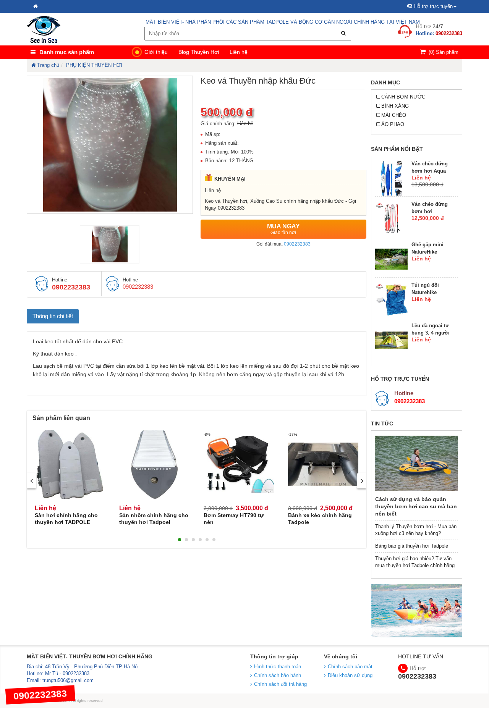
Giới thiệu (156, 52)
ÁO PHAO (392, 124)
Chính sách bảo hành (277, 675)
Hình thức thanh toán (277, 666)
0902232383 (297, 244)
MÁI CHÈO (393, 115)
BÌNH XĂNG (395, 106)
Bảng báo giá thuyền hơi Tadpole (411, 546)
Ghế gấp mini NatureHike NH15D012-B (427, 252)
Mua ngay (283, 229)
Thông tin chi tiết (52, 316)
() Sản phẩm (443, 52)
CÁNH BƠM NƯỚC (403, 97)
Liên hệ (239, 52)
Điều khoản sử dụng (350, 675)
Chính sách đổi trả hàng (280, 684)
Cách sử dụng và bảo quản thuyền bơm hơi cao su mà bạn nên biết (416, 506)
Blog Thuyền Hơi (198, 52)
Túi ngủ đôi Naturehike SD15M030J (425, 292)
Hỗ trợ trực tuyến (433, 6)
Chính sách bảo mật (350, 666)
